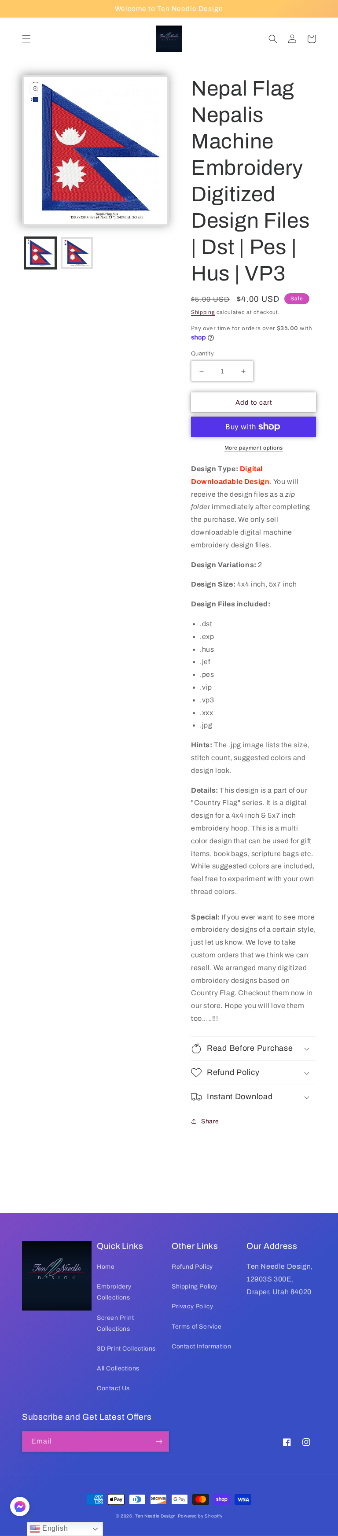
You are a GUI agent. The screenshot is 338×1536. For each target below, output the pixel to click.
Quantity (202, 354)
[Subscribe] (159, 1441)
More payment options (253, 448)
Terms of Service (197, 1326)
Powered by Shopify (200, 1516)
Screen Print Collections (115, 1323)
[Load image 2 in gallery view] (77, 253)
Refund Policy (192, 1266)
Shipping (203, 312)
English (54, 1528)
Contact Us (113, 1388)
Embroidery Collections (114, 1292)
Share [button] (210, 1121)
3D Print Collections (126, 1348)
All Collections (118, 1368)
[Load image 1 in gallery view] (40, 253)
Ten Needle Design (155, 1516)
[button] (26, 38)
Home (105, 1266)
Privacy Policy (192, 1306)
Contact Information (201, 1346)
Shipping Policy (194, 1286)
